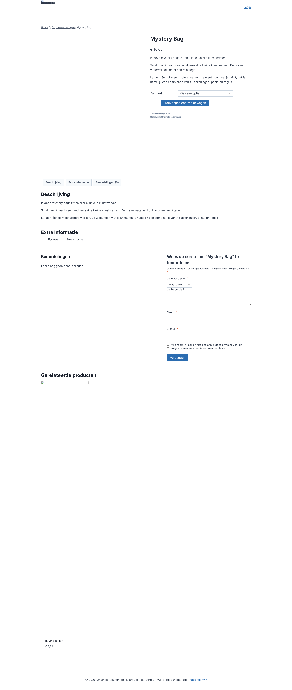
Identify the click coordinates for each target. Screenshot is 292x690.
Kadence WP (198, 679)
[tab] (53, 182)
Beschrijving (54, 182)
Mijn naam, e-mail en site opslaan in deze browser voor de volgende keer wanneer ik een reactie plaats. (206, 346)
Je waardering (178, 278)
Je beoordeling (178, 289)
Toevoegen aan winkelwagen (185, 103)
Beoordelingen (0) (107, 182)
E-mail (172, 328)
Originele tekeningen (171, 117)
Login (247, 7)
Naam (172, 312)
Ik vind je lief (54, 640)
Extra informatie (78, 182)
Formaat (156, 93)
